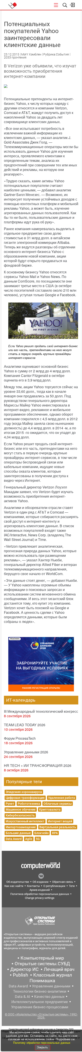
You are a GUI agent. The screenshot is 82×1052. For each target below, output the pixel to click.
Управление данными (51, 986)
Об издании (41, 881)
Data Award (14, 839)
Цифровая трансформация (25, 797)
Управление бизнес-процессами (39, 1007)
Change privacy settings (39, 898)
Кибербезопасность (20, 815)
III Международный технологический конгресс (41, 711)
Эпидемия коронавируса (24, 792)
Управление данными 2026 (26, 751)
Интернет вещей (60, 821)
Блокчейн (41, 833)
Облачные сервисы (58, 803)
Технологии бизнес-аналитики (39, 991)
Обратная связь (62, 881)
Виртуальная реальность (57, 827)
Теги (72, 886)
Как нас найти (13, 886)
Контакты (33, 886)
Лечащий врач (59, 969)
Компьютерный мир (42, 958)
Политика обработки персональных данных (39, 894)
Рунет (10, 803)
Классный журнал (52, 975)
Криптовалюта (50, 809)
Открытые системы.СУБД (42, 963)
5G (38, 839)
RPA (55, 833)
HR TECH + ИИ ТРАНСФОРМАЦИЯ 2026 (37, 765)
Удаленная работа (61, 797)
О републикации (54, 886)
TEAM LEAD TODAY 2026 (24, 724)
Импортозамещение (21, 827)
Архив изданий (40, 889)
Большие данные (18, 833)
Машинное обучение (21, 809)
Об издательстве (17, 881)
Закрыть (42, 1047)
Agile (28, 839)
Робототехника (29, 803)
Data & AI (22, 996)
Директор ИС (24, 969)
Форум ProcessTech (20, 738)
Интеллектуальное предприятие (39, 1002)
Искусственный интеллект (25, 821)
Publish (20, 975)
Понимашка (42, 980)
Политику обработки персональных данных (41, 1042)
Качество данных (49, 996)
